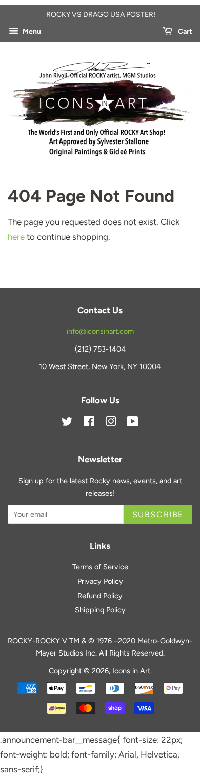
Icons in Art (131, 671)
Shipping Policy (100, 610)
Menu (31, 31)
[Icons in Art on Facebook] (89, 423)
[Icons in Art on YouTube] (132, 423)
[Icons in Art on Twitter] (67, 423)
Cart (184, 31)
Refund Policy (100, 595)
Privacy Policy (100, 581)
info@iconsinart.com (100, 331)
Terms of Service (100, 566)
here (16, 237)
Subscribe (158, 514)
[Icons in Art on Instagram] (110, 423)
